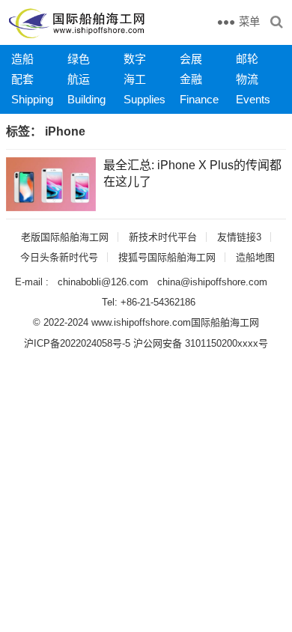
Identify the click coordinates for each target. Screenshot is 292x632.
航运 (78, 79)
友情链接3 (239, 237)
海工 (135, 79)
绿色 (78, 58)
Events (253, 99)
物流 (247, 79)
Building (86, 99)
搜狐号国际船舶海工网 (167, 257)
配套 (22, 79)
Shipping (32, 99)
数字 (135, 58)
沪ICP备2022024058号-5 (77, 343)
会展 (191, 58)
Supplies (144, 99)
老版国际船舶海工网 (65, 237)
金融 (191, 79)
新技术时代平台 (163, 237)
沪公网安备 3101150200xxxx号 (200, 343)
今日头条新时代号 (59, 257)
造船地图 (255, 257)
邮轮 (247, 58)
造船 (22, 58)
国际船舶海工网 (225, 322)
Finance (199, 99)
